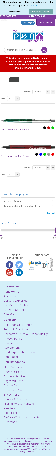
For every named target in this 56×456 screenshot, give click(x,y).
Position (38, 92)
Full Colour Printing (16, 305)
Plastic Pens (12, 385)
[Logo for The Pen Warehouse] (28, 35)
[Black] (44, 127)
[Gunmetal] (48, 154)
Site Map (10, 314)
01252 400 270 (8, 16)
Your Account (46, 23)
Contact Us (11, 343)
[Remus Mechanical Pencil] (28, 147)
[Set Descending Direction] (53, 92)
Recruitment (12, 347)
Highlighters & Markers (19, 403)
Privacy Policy (13, 338)
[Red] (52, 154)
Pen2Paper (11, 356)
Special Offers (13, 372)
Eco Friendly (12, 412)
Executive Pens (13, 390)
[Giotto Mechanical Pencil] (28, 120)
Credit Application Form (19, 352)
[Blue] (40, 154)
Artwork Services (15, 309)
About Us (10, 296)
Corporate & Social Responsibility (26, 334)
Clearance (10, 422)
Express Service (14, 376)
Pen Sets (10, 408)
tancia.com (28, 64)
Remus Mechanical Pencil (15, 156)
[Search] (44, 50)
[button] (42, 5)
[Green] (52, 127)
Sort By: (27, 92)
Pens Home (11, 291)
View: (3, 98)
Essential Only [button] (15, 11)
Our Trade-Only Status (18, 325)
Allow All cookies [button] (40, 11)
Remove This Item (52, 200)
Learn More (35, 5)
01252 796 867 (37, 16)
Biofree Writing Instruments (22, 417)
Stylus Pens (11, 394)
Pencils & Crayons (16, 399)
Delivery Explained (15, 300)
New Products (13, 367)
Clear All (50, 213)
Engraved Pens (13, 381)
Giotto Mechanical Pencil (15, 129)
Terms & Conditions (16, 329)
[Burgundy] (48, 127)
